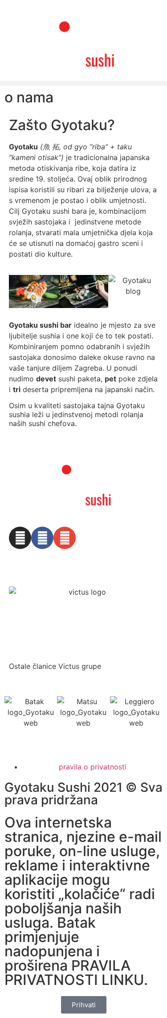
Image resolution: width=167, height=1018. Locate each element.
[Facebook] (42, 538)
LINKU (123, 979)
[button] (83, 83)
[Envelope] (64, 538)
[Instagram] (20, 538)
